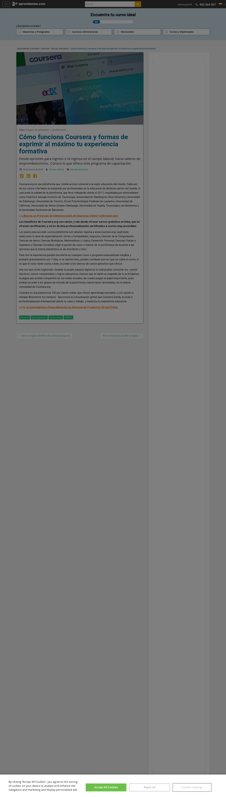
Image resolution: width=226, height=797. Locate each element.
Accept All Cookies (106, 787)
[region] (113, 786)
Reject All (150, 787)
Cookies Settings (192, 787)
